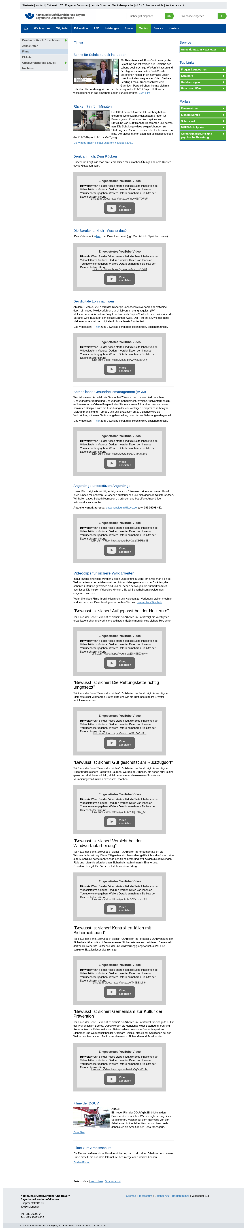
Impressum (145, 1195)
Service (158, 28)
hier (98, 236)
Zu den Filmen (81, 1162)
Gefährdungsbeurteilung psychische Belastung (196, 135)
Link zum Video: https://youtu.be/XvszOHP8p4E (119, 540)
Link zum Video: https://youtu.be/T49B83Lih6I (119, 982)
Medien (143, 28)
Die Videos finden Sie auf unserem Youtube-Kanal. (103, 142)
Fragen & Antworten (76, 5)
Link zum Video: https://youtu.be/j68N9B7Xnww (120, 653)
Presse (129, 28)
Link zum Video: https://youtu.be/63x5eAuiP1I (119, 733)
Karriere (174, 28)
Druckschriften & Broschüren (40, 40)
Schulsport (188, 121)
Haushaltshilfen (191, 88)
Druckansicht (113, 1181)
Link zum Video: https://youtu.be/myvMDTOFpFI (119, 198)
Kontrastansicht (174, 5)
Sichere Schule (190, 114)
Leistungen (112, 28)
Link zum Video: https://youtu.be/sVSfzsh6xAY (119, 899)
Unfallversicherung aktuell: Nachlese (39, 65)
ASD (96, 28)
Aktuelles (25, 28)
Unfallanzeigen (190, 82)
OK (169, 15)
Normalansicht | (155, 5)
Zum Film (144, 92)
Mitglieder (62, 28)
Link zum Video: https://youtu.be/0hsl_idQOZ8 (120, 269)
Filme (25, 51)
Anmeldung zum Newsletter (198, 49)
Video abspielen (125, 208)
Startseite (27, 5)
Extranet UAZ (55, 5)
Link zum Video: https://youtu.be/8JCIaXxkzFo (119, 453)
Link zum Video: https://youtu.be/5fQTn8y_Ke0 (119, 812)
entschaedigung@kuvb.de (121, 507)
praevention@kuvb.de (149, 602)
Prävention (81, 28)
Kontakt (40, 5)
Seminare (187, 75)
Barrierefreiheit (180, 1195)
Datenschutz (162, 1195)
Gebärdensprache (122, 5)
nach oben (96, 1181)
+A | (143, 5)
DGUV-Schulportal (192, 127)
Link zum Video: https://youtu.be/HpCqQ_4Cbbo (119, 1069)
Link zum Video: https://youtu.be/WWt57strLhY (119, 359)
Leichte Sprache (100, 5)
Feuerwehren (189, 108)
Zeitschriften (30, 45)
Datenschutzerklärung (93, 196)
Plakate (26, 57)
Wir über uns (42, 28)
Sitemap (131, 1195)
